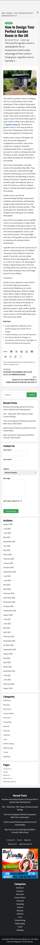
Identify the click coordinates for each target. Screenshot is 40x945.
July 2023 (6, 619)
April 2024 (7, 589)
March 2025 (7, 554)
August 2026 (8, 524)
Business (8, 23)
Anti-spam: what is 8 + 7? (12, 501)
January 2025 (8, 563)
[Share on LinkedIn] (22, 352)
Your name (7, 450)
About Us (6, 775)
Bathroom (7, 700)
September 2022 (9, 649)
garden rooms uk (28, 362)
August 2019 (8, 688)
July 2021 (6, 675)
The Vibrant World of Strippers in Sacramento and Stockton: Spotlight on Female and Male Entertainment (20, 340)
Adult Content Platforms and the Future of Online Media (19, 429)
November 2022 (9, 641)
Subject (6, 469)
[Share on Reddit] (5, 357)
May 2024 (6, 585)
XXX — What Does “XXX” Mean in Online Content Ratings (18, 415)
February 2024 (8, 593)
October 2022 (8, 645)
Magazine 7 (19, 942)
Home (5, 772)
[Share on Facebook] (11, 352)
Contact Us (7, 769)
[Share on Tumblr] (10, 357)
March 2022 (7, 667)
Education (7, 709)
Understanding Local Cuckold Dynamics (20, 334)
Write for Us (7, 778)
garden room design (14, 362)
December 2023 (9, 598)
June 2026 (7, 533)
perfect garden (8, 364)
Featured (7, 718)
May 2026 (6, 537)
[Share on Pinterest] (32, 352)
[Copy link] (21, 357)
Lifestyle (6, 735)
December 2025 (9, 541)
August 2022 (8, 654)
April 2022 (7, 662)
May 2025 (6, 550)
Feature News (8, 713)
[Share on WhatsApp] (27, 352)
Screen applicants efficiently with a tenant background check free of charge (18, 329)
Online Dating (8, 743)
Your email (7, 459)
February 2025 (8, 559)
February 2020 (8, 684)
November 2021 (9, 671)
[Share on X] (16, 352)
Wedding (6, 756)
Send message (11, 511)
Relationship (8, 748)
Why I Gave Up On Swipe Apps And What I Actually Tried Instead (18, 436)
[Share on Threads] (16, 357)
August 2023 (8, 615)
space (17, 364)
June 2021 (7, 679)
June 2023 (7, 623)
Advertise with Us (9, 781)
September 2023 (9, 610)
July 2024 (6, 576)
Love (5, 739)
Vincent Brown (13, 40)
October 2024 (8, 567)
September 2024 (9, 572)
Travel (5, 752)
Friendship (7, 722)
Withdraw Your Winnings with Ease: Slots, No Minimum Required (17, 372)
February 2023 (8, 636)
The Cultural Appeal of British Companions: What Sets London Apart (19, 422)
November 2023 (9, 602)
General (6, 726)
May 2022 (6, 658)
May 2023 (6, 628)
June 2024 (7, 580)
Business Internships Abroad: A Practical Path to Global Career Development (18, 408)
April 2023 (7, 632)
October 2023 (8, 606)
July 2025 (6, 546)
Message (6, 478)
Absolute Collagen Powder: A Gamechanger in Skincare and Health (21, 379)
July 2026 (6, 528)
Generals (6, 731)
